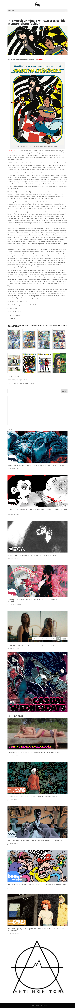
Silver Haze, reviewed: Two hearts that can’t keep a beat (31, 645)
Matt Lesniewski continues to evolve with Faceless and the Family (35, 840)
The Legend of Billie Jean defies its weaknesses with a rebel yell (34, 752)
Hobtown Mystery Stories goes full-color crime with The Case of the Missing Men (36, 929)
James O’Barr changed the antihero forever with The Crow (32, 555)
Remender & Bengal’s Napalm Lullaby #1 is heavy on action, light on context (36, 600)
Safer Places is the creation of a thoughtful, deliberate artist (33, 796)
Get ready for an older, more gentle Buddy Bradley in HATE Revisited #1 (37, 884)
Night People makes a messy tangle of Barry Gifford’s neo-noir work (36, 465)
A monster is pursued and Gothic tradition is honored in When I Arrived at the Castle (37, 510)
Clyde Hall (12, 151)
